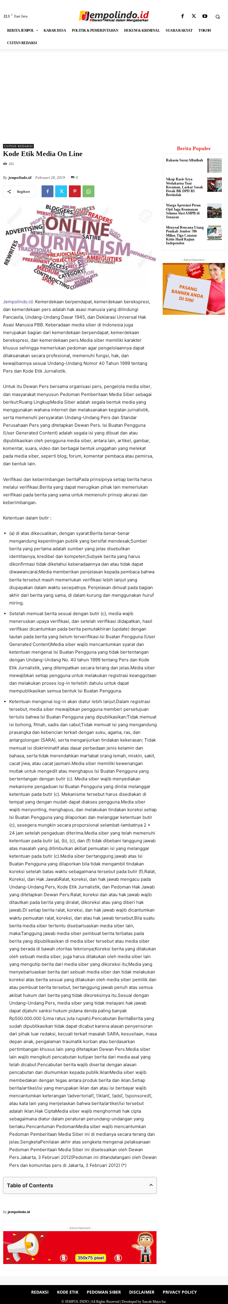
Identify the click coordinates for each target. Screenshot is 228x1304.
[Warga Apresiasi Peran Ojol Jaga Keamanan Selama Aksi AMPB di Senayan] (214, 210)
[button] (217, 16)
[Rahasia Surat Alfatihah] (214, 165)
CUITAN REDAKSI (18, 146)
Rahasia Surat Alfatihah (184, 160)
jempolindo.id (20, 177)
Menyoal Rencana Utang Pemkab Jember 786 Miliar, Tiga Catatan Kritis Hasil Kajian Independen (185, 235)
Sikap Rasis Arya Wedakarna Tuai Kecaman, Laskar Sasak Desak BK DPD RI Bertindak (184, 187)
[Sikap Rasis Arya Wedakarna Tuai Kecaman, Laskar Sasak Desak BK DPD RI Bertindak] (214, 184)
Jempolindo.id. (19, 301)
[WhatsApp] (88, 191)
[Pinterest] (75, 191)
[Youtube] (205, 16)
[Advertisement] (114, 93)
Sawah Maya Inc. (154, 1302)
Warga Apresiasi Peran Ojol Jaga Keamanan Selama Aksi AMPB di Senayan (183, 211)
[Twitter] (194, 16)
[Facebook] (183, 16)
